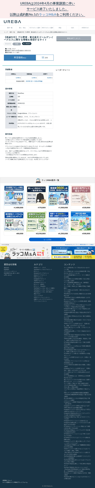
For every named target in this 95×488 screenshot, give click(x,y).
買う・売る (22, 27)
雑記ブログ (37, 293)
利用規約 (6, 269)
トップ (6, 32)
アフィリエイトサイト (40, 301)
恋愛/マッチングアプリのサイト (43, 299)
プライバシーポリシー (10, 271)
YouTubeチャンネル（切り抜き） (43, 292)
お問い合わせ (8, 275)
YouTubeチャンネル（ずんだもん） (44, 290)
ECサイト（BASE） (39, 284)
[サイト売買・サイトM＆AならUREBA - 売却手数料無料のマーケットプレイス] (12, 22)
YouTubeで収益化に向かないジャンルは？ (76, 467)
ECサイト (36, 271)
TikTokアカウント (39, 280)
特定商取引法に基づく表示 (11, 273)
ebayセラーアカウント (40, 275)
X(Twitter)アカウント (40, 282)
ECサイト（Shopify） (40, 286)
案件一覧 (9, 27)
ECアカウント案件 (35, 27)
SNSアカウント (38, 277)
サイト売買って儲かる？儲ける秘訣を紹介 (76, 383)
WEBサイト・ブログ (40, 267)
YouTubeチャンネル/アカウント (43, 269)
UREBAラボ (85, 27)
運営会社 (6, 267)
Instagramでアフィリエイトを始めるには (76, 420)
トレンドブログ (38, 295)
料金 (60, 27)
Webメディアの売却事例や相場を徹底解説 (76, 392)
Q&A (72, 27)
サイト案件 (16, 52)
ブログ (14, 48)
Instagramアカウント (40, 279)
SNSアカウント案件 (47, 27)
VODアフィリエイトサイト (42, 297)
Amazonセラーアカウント (41, 273)
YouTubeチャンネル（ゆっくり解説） (44, 288)
